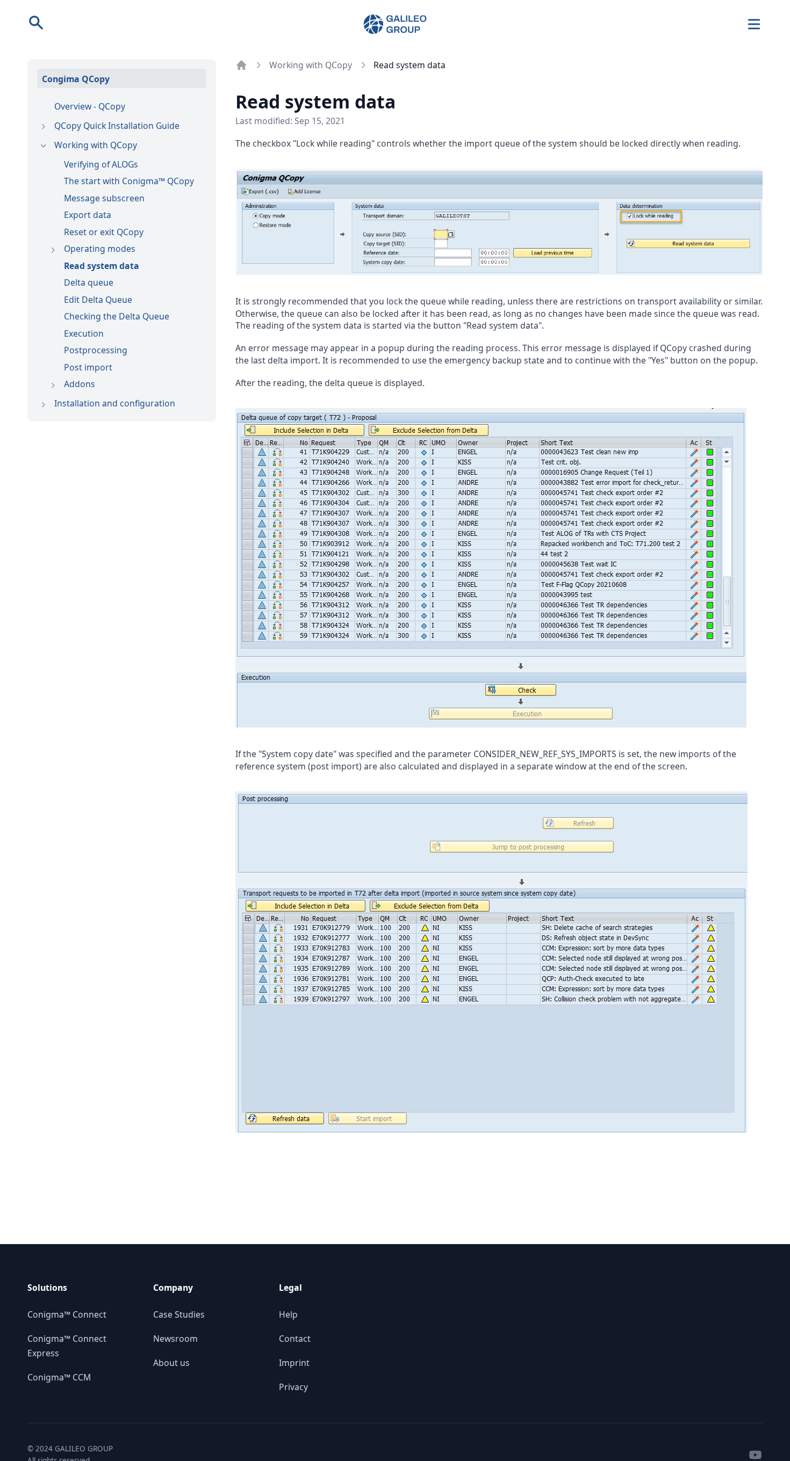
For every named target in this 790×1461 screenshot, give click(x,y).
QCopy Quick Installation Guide (116, 126)
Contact (295, 1338)
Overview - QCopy (89, 106)
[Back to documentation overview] (241, 65)
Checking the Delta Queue (116, 316)
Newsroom (175, 1338)
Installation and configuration (114, 403)
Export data (87, 215)
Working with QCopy (95, 145)
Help (288, 1314)
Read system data (101, 266)
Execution (84, 333)
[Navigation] (754, 24)
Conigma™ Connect (66, 1314)
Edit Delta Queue (98, 300)
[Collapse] (43, 146)
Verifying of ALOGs (101, 164)
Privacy (293, 1387)
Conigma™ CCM (59, 1377)
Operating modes (99, 249)
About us (171, 1363)
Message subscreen (104, 198)
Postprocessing (95, 350)
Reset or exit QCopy (103, 232)
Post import (88, 367)
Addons (79, 384)
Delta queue (88, 282)
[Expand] (43, 127)
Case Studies (179, 1314)
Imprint (294, 1363)
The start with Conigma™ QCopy (129, 181)
